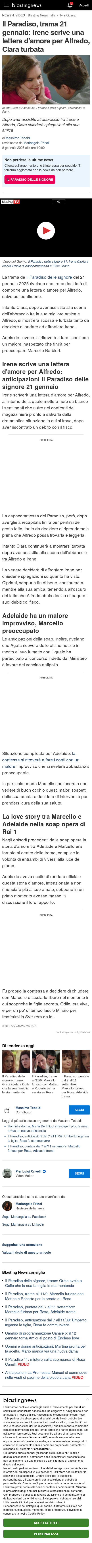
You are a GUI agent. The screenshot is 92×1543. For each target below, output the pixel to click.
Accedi (84, 5)
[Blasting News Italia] (27, 5)
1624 (6, 1418)
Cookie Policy (36, 1513)
